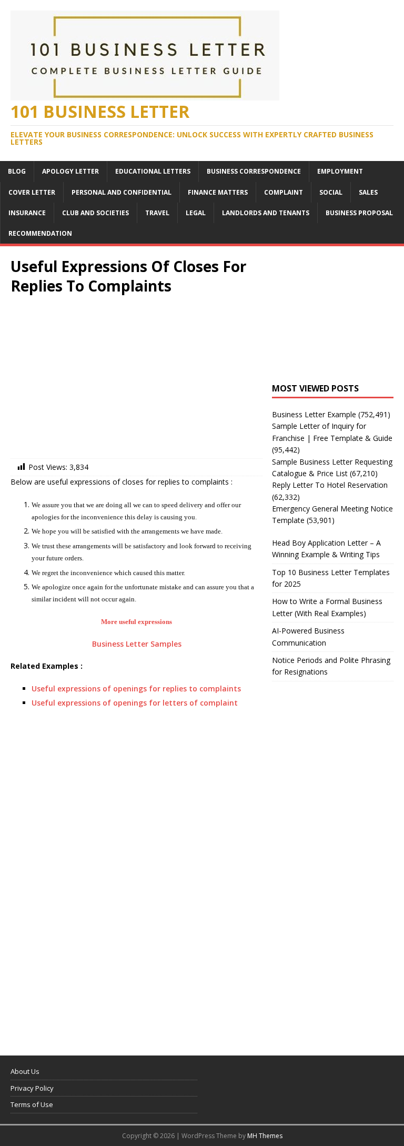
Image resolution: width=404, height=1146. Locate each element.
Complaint (283, 192)
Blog (17, 171)
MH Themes (264, 1135)
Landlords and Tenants (265, 212)
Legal (196, 212)
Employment (340, 171)
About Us (25, 1071)
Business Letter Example (314, 414)
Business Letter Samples (136, 644)
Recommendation (40, 233)
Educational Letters (152, 171)
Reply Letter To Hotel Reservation (330, 485)
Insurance (27, 212)
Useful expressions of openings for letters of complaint (135, 703)
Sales (368, 192)
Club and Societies (95, 212)
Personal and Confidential (121, 192)
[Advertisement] (136, 379)
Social (330, 192)
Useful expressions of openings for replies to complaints (136, 688)
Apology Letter (70, 171)
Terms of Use (32, 1104)
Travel (157, 212)
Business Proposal (359, 212)
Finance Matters (218, 192)
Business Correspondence (254, 171)
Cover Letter (31, 192)
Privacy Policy (32, 1088)
